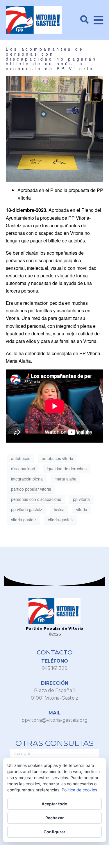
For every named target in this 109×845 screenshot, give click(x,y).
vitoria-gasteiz (61, 519)
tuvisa (59, 509)
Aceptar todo (54, 803)
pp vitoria (81, 499)
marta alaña (65, 479)
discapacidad (23, 468)
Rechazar (54, 817)
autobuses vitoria (57, 458)
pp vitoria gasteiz (26, 509)
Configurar (54, 831)
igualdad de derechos (67, 468)
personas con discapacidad (36, 499)
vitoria (81, 509)
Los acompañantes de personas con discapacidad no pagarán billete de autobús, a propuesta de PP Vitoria (51, 58)
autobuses (20, 458)
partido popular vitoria (31, 489)
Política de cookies (79, 789)
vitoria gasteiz (23, 519)
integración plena (27, 479)
